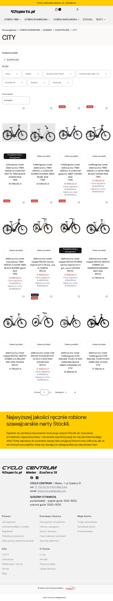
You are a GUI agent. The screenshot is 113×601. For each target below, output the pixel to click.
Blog (4, 573)
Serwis (5, 568)
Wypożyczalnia (47, 564)
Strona (37, 392)
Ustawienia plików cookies (16, 526)
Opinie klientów (48, 568)
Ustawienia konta (86, 526)
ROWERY (47, 30)
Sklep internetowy (53, 598)
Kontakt (44, 559)
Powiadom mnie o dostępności (15, 156)
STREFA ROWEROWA (30, 30)
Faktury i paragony (49, 526)
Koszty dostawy (48, 531)
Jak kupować (9, 521)
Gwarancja (7, 559)
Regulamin (7, 531)
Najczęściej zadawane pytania (18, 540)
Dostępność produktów (52, 521)
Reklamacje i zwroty (12, 564)
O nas (43, 554)
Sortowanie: (7, 94)
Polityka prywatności (13, 536)
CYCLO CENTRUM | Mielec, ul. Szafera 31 (56, 3)
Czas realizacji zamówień (53, 536)
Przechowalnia (85, 531)
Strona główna (9, 30)
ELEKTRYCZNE (62, 30)
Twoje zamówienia (87, 521)
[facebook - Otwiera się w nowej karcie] (31, 477)
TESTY (5, 554)
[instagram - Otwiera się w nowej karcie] (37, 477)
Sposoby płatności (49, 540)
